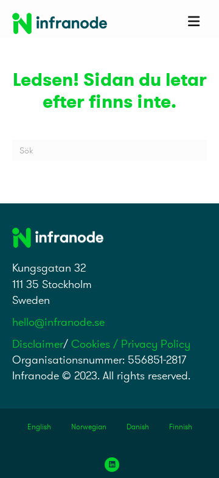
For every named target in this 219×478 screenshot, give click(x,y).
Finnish (180, 426)
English (39, 426)
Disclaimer (37, 344)
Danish (138, 426)
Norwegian (88, 426)
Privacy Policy (155, 344)
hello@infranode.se (58, 322)
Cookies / (96, 344)
